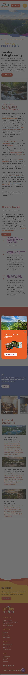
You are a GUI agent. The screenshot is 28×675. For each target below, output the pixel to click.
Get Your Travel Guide (10, 354)
